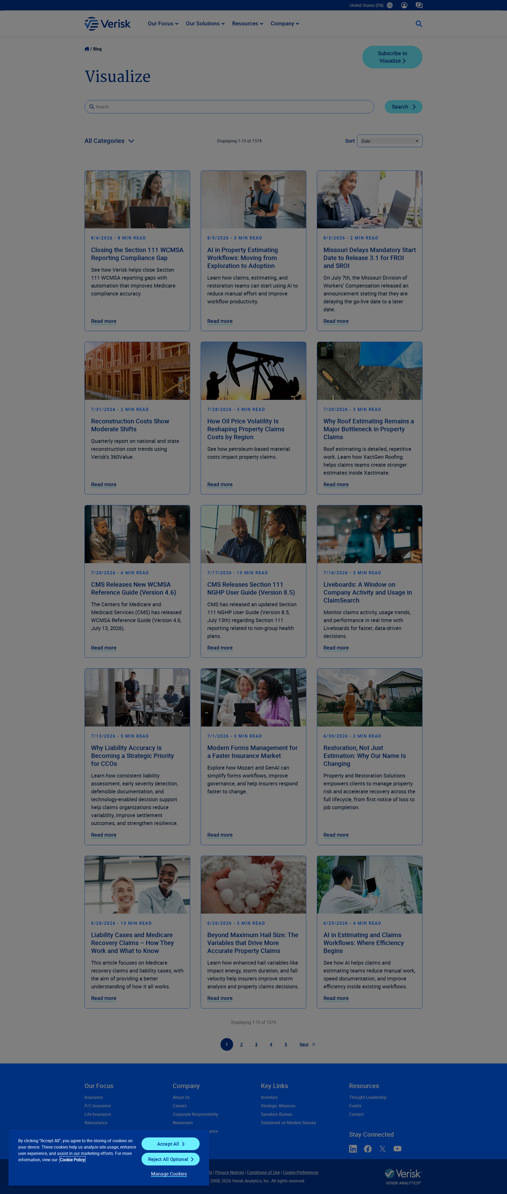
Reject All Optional (168, 1159)
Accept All (168, 1144)
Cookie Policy (72, 1160)
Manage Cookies (169, 1173)
